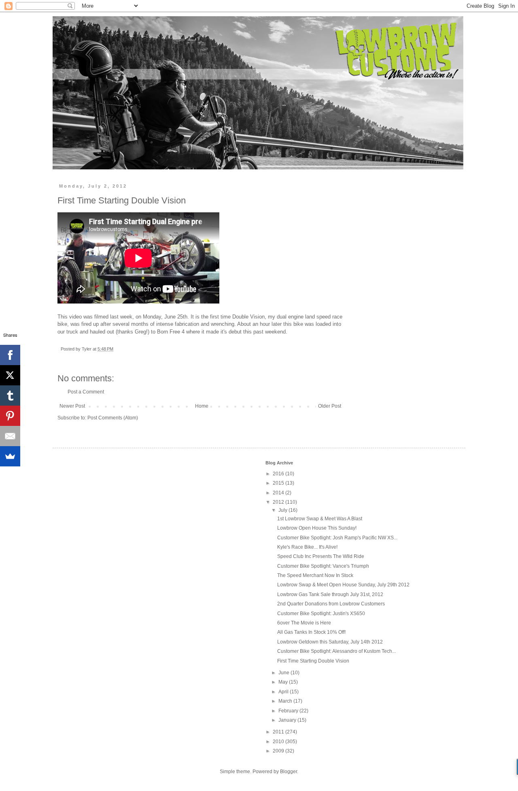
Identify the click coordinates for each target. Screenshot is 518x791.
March (285, 701)
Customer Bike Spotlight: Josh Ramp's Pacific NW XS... (337, 538)
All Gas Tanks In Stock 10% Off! (311, 632)
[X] (10, 375)
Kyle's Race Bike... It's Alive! (307, 547)
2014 (279, 493)
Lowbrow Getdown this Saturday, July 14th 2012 (330, 642)
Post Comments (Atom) (112, 418)
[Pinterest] (10, 416)
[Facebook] (10, 355)
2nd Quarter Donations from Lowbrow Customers (331, 604)
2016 (279, 474)
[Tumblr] (10, 395)
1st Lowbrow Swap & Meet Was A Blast (319, 519)
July (283, 510)
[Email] (10, 436)
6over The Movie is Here (304, 623)
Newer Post (72, 406)
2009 (279, 751)
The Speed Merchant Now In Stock (315, 575)
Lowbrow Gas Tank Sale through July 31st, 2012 (330, 594)
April (284, 692)
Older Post (329, 406)
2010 (279, 741)
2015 (279, 483)
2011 (279, 732)
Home (201, 406)
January (287, 720)
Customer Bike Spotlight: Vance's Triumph (323, 566)
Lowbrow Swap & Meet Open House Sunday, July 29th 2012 (343, 585)
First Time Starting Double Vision (313, 661)
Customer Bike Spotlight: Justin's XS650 (321, 613)
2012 (279, 502)
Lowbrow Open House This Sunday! (317, 528)
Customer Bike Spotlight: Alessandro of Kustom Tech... (336, 651)
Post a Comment (86, 392)
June (284, 673)
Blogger (288, 771)
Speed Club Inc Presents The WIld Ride (320, 556)
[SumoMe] (10, 456)
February (288, 711)
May (283, 682)
